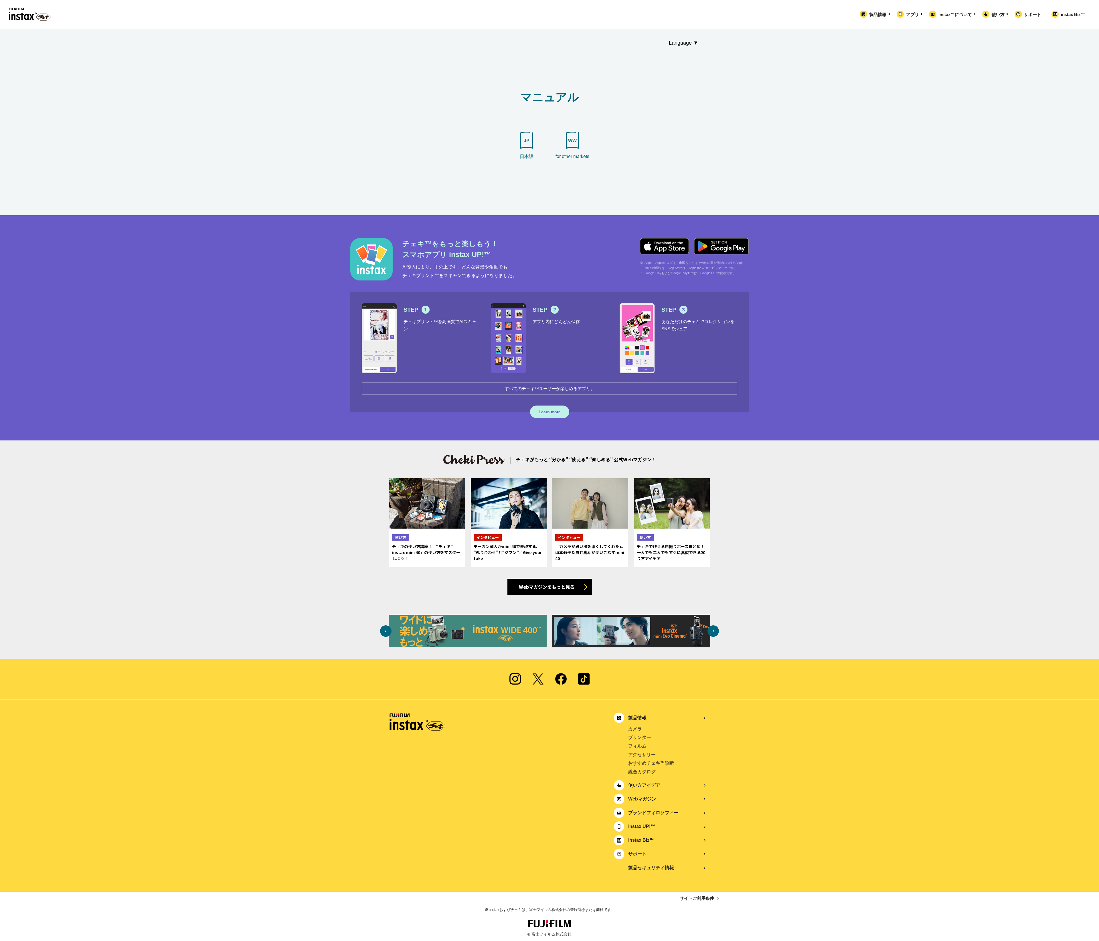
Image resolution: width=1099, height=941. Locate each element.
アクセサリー (642, 754)
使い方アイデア (644, 785)
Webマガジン (642, 798)
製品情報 (877, 14)
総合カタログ (642, 771)
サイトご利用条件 (697, 898)
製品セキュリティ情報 (651, 867)
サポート (1032, 14)
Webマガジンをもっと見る (547, 586)
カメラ (635, 728)
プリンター (639, 737)
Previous (386, 631)
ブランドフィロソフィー (653, 812)
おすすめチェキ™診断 (651, 763)
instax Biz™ (1073, 14)
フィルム (637, 746)
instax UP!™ (641, 826)
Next (713, 631)
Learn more (550, 412)
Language (680, 43)
